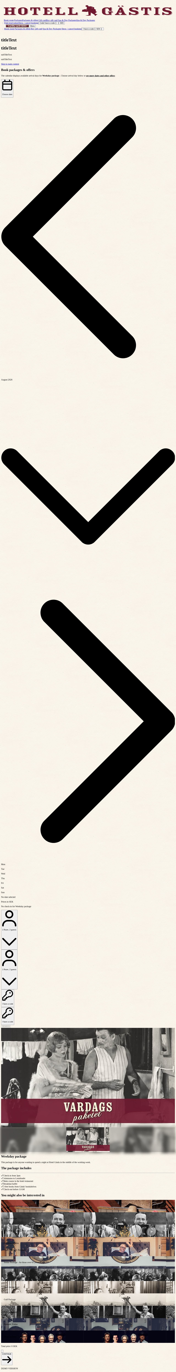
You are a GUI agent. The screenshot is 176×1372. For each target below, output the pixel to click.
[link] (88, 1206)
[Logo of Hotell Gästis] (88, 10)
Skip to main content (10, 64)
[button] (88, 237)
